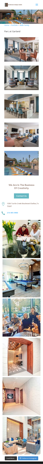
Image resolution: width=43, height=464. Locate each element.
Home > (7, 25)
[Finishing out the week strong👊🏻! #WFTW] (21, 239)
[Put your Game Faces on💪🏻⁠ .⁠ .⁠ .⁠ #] (21, 278)
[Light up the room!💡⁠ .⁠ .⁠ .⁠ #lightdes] (21, 357)
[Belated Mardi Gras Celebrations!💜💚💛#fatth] (21, 318)
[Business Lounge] (21, 61)
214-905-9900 (12, 213)
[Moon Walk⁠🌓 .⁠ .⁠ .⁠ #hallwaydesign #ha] (21, 396)
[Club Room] (21, 89)
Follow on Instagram (29, 458)
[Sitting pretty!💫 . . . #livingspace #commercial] (21, 435)
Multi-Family (24, 25)
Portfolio (14, 25)
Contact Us (21, 196)
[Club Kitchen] (21, 118)
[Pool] (21, 175)
